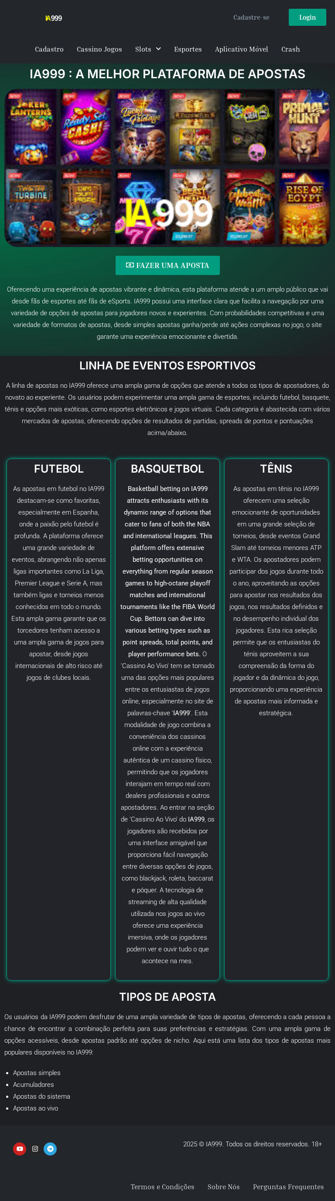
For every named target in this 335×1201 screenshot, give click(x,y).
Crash (290, 49)
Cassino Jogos (99, 49)
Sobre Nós (224, 1186)
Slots (143, 49)
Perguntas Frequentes (288, 1186)
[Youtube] (19, 1149)
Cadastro (49, 49)
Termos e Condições (163, 1186)
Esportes (188, 49)
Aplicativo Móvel (241, 49)
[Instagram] (34, 1149)
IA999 (311, 489)
